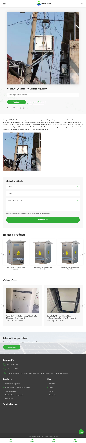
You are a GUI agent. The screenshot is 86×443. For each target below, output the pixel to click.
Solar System (9, 399)
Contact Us (52, 395)
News (51, 391)
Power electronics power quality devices (17, 387)
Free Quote (16, 102)
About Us (52, 384)
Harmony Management (12, 384)
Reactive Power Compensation (14, 395)
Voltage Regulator (11, 391)
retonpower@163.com (36, 102)
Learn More (12, 347)
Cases (51, 387)
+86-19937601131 (12, 365)
